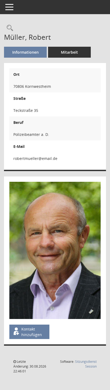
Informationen (25, 52)
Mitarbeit (69, 52)
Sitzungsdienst (86, 364)
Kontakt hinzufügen (31, 331)
